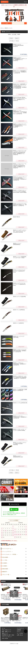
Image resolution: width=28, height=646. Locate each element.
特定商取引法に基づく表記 (8, 635)
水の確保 (4, 563)
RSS (3, 638)
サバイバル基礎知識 (20, 496)
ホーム (2, 28)
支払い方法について (6, 629)
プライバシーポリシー (7, 636)
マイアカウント (20, 628)
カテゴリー (4, 1)
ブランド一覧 (5, 574)
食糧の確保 (5, 568)
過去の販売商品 (22, 578)
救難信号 (4, 571)
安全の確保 (5, 557)
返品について (5, 633)
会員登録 (19, 629)
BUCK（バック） (9, 28)
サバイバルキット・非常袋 (9, 554)
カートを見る (20, 633)
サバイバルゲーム (6, 548)
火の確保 (4, 565)
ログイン (19, 631)
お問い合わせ (20, 635)
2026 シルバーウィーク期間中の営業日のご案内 (14, 5)
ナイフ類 (4, 560)
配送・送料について (6, 631)
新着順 (9, 34)
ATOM (6, 638)
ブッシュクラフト (6, 551)
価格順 (18, 34)
